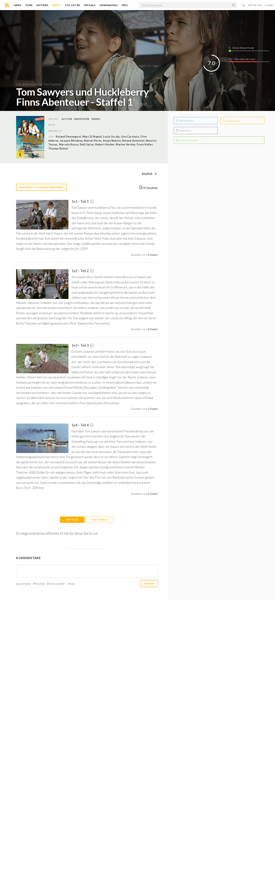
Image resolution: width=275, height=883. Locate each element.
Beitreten (255, 5)
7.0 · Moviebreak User (242, 59)
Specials (90, 5)
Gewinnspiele (109, 5)
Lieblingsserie (233, 120)
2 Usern (153, 254)
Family (95, 118)
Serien (56, 5)
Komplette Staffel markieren (42, 187)
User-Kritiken (99, 519)
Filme (28, 5)
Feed (125, 5)
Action (67, 118)
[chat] (243, 5)
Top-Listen (72, 5)
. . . (133, 4)
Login (269, 5)
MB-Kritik (72, 519)
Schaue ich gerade (188, 140)
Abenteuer (81, 118)
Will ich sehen (186, 120)
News (17, 5)
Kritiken (42, 5)
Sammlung (185, 130)
